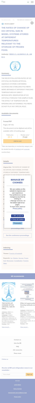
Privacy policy (17, 208)
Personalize (17, 223)
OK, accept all (18, 216)
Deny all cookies (18, 219)
